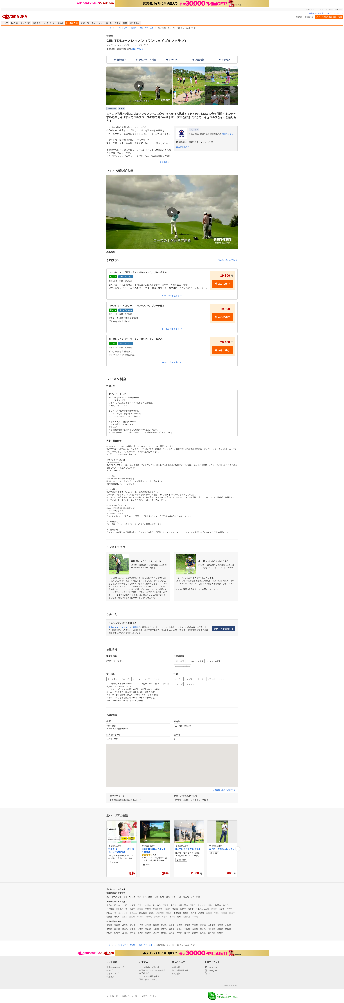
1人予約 (14, 23)
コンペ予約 (25, 23)
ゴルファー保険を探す (149, 976)
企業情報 (176, 967)
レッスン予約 (72, 23)
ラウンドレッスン (88, 23)
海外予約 (36, 23)
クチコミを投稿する (223, 628)
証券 (321, 9)
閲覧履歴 (299, 17)
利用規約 (110, 976)
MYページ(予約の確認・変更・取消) (329, 17)
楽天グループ (311, 9)
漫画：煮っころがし (148, 979)
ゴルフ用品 (134, 23)
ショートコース (105, 23)
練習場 (60, 23)
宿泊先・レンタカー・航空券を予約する (152, 971)
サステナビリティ (148, 996)
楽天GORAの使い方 (316, 13)
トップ (5, 23)
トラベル (329, 9)
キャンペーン (49, 23)
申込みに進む (222, 283)
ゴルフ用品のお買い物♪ (149, 967)
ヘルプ (328, 13)
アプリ (117, 23)
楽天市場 (338, 9)
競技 (125, 23)
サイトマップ (338, 13)
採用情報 (176, 973)
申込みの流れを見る (226, 260)
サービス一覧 (112, 996)
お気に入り (309, 17)
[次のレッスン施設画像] (238, 849)
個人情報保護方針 (180, 970)
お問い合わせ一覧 (129, 996)
